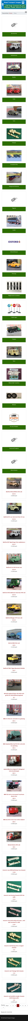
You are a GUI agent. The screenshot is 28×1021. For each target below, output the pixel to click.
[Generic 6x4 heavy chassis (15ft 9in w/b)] (14, 886)
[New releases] (14, 461)
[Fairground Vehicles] (14, 177)
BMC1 (14, 721)
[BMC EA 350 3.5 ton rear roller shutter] (14, 811)
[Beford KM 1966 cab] (14, 634)
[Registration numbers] (14, 286)
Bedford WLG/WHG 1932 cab (14, 491)
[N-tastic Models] (14, 417)
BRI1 (14, 847)
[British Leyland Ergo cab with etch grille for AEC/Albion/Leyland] (14, 685)
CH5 (14, 1000)
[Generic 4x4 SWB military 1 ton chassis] (14, 861)
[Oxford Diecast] (14, 243)
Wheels (14, 404)
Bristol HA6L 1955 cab (14, 845)
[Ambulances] (14, 46)
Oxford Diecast (14, 252)
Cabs (14, 99)
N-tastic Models (14, 426)
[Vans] (14, 352)
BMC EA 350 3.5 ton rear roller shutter (14, 819)
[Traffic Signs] (14, 308)
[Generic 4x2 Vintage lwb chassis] (14, 962)
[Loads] (14, 221)
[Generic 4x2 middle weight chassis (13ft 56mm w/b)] (14, 987)
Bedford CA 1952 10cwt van (14, 567)
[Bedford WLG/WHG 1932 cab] (14, 483)
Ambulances (14, 55)
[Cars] (14, 111)
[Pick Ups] (14, 264)
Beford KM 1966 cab (14, 643)
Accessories (14, 33)
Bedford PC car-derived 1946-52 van (14, 517)
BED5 (14, 645)
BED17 (14, 544)
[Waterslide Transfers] (14, 374)
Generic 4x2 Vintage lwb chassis (14, 971)
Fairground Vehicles (14, 186)
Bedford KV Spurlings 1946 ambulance (14, 542)
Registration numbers (14, 295)
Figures (14, 208)
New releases (14, 470)
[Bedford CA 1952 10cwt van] (14, 558)
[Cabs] (14, 90)
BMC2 (14, 748)
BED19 (14, 595)
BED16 (14, 519)
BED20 (14, 620)
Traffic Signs (14, 317)
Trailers (14, 339)
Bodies (14, 77)
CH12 (14, 899)
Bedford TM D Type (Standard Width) (14, 668)
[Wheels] (14, 395)
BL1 (14, 697)
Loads (14, 230)
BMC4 (14, 798)
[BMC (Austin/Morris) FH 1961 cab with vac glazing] (14, 735)
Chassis (14, 142)
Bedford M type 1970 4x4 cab (14, 618)
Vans (14, 361)
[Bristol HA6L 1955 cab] (14, 836)
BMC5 (14, 822)
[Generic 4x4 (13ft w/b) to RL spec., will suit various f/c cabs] (14, 912)
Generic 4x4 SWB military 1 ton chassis (14, 870)
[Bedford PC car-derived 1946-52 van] (14, 508)
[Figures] (14, 199)
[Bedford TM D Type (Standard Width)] (14, 659)
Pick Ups (14, 273)
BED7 (14, 670)
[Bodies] (14, 68)
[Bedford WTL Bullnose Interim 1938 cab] (14, 584)
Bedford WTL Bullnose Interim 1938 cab (14, 592)
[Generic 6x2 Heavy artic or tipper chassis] (14, 937)
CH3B (14, 872)
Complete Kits (14, 164)
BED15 (14, 494)
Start (7, 1005)
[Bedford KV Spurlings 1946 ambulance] (14, 533)
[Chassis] (14, 133)
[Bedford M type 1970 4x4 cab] (14, 609)
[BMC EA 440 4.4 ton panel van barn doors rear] (14, 785)
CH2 (14, 949)
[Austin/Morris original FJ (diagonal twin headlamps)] (14, 760)
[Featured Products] (14, 439)
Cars (14, 121)
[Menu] (26, 12)
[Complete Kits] (14, 155)
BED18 (14, 569)
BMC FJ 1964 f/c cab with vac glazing (14, 718)
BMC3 (14, 773)
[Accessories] (14, 24)
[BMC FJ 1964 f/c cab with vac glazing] (14, 710)
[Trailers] (14, 330)
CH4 (14, 973)
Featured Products (14, 448)
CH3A (14, 924)
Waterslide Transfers (14, 383)
